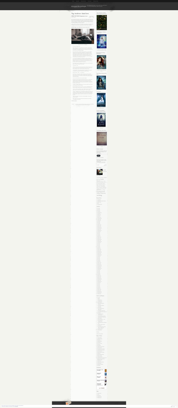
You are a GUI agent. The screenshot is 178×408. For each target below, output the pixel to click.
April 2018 (98, 223)
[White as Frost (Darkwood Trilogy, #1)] (106, 378)
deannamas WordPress (100, 364)
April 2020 (98, 213)
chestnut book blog (99, 356)
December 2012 (99, 291)
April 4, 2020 (91, 16)
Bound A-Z (101, 181)
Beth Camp (98, 339)
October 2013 (99, 280)
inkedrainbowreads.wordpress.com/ (102, 357)
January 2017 (99, 238)
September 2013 (99, 281)
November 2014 (99, 265)
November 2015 (99, 252)
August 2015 (99, 255)
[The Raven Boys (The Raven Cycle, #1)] (106, 385)
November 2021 (99, 212)
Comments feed (99, 396)
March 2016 (98, 248)
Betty (98, 203)
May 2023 (98, 210)
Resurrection (101, 188)
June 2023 (98, 209)
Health (98, 184)
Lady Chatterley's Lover (100, 369)
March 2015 (98, 261)
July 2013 (98, 283)
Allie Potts (98, 344)
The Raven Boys (99, 383)
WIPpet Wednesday (101, 193)
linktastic (103, 185)
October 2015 (99, 253)
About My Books (83, 1)
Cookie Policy (16, 406)
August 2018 (99, 220)
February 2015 (99, 262)
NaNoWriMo (98, 186)
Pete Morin (98, 365)
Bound (98, 181)
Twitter (98, 332)
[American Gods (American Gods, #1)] (106, 375)
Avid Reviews (99, 360)
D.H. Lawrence (99, 370)
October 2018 (99, 219)
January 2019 (99, 217)
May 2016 (98, 245)
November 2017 (99, 228)
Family (101, 183)
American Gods (99, 373)
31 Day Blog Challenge (100, 177)
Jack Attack (100, 185)
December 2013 (99, 278)
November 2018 (99, 218)
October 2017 (99, 229)
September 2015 (99, 254)
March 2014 (98, 274)
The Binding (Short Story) (101, 310)
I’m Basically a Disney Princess (101, 200)
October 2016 (99, 240)
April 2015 (98, 260)
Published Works (95, 1)
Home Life (100, 184)
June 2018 (98, 221)
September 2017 (99, 230)
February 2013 (99, 289)
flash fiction (86, 104)
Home (73, 1)
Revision (105, 188)
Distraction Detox (99, 204)
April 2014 (98, 273)
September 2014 (99, 268)
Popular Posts (100, 299)
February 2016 (99, 249)
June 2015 (98, 258)
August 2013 (99, 282)
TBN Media (98, 342)
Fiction (83, 104)
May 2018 (98, 222)
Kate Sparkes (74, 17)
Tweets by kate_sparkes (100, 333)
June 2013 (98, 284)
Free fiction (88, 104)
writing (99, 195)
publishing (104, 187)
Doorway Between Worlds (100, 352)
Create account (99, 393)
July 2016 (98, 243)
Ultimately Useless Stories (100, 346)
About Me (77, 1)
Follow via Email (100, 149)
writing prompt (78, 104)
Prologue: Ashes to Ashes (101, 324)
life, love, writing (99, 343)
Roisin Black (99, 345)
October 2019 (99, 214)
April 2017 (98, 234)
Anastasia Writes (99, 337)
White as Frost (99, 376)
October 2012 (99, 293)
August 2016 (99, 242)
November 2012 (99, 292)
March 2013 (98, 288)
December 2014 (99, 264)
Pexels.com (86, 44)
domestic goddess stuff (102, 182)
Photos (98, 187)
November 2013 (99, 279)
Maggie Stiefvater (99, 384)
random (98, 188)
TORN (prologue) (100, 328)
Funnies (104, 183)
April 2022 (98, 211)
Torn (104, 189)
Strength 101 (99, 325)
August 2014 (99, 269)
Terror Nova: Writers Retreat (100, 380)
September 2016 (99, 241)
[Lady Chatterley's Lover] (106, 371)
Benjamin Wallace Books (100, 354)
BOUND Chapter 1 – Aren (101, 319)
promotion (100, 187)
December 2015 (99, 251)
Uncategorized (101, 191)
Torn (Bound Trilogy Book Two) (102, 311)
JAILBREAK (99, 199)
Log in (98, 394)
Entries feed (98, 395)
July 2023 (98, 208)
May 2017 (98, 233)
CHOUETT (98, 353)
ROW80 (99, 190)
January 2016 (99, 250)
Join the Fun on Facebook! (105, 170)
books (102, 179)
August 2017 (99, 231)
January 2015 (99, 263)
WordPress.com (99, 397)
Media (99, 298)
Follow (98, 155)
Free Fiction (89, 1)
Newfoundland (103, 186)
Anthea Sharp (99, 377)
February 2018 (99, 224)
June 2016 (98, 244)
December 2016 (99, 239)
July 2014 (98, 270)
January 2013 (99, 290)
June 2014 (98, 271)
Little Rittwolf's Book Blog (101, 349)
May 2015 (98, 259)
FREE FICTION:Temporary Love (79, 16)
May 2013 (98, 285)
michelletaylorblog (99, 338)
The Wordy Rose (99, 347)
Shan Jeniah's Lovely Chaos (101, 348)
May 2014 (98, 272)
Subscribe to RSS (68, 404)
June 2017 (98, 232)
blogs (99, 179)
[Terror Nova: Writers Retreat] (106, 382)
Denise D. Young (99, 355)
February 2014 (99, 275)
